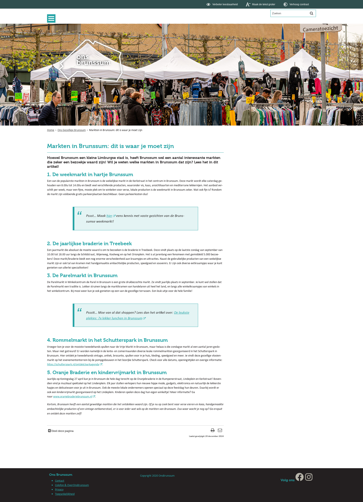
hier (109, 215)
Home (50, 130)
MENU (52, 18)
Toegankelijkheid (65, 494)
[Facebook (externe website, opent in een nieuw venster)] (299, 480)
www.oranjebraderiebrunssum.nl (72, 396)
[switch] (222, 4)
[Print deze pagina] (212, 430)
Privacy (59, 489)
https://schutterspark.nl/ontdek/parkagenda (73, 364)
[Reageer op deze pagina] (220, 430)
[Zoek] (311, 13)
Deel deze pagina (62, 431)
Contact (59, 480)
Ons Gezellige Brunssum (72, 130)
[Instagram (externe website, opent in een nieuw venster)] (309, 480)
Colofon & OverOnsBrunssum (72, 485)
